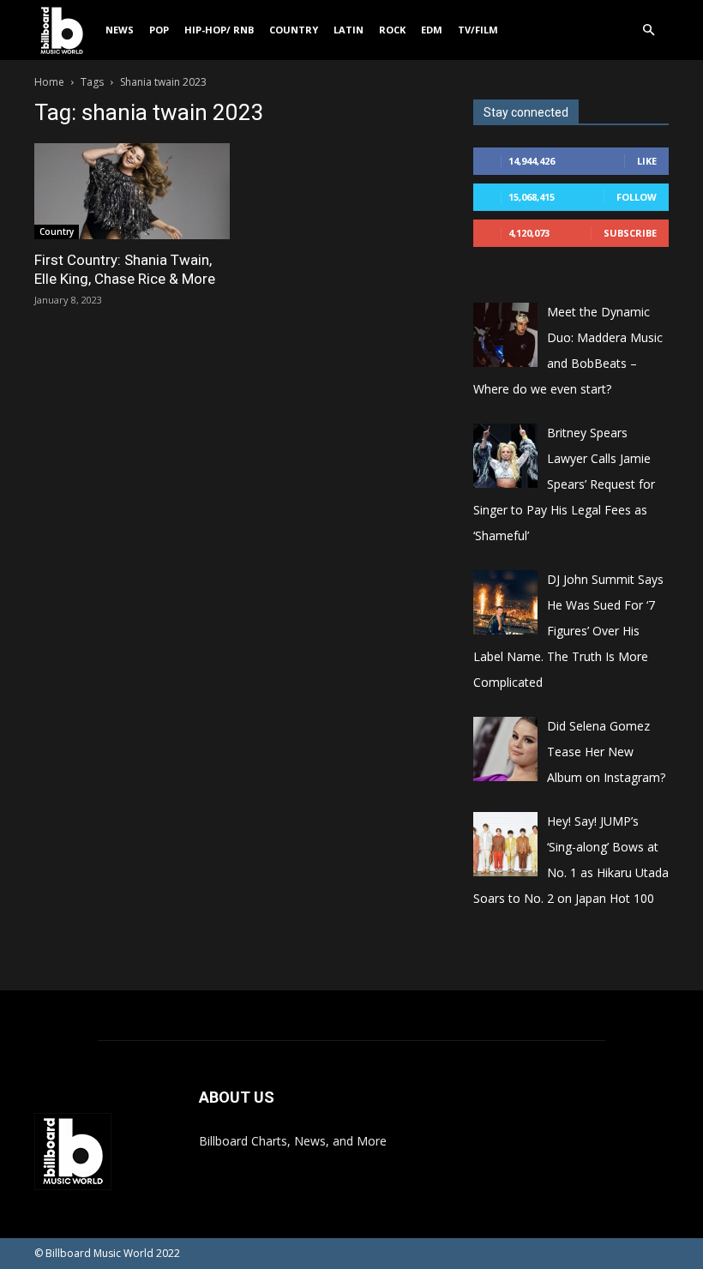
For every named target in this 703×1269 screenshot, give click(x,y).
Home (49, 82)
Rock (392, 29)
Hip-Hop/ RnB (219, 29)
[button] (648, 30)
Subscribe (630, 232)
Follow (636, 196)
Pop (159, 29)
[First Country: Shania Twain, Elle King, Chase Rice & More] (132, 191)
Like (647, 160)
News (119, 29)
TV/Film (478, 29)
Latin (348, 29)
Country (293, 29)
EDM (431, 29)
